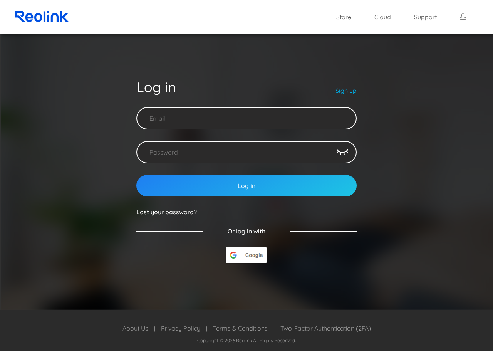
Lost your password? (166, 212)
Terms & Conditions (240, 328)
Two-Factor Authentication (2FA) (325, 328)
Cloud (382, 17)
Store (343, 17)
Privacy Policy (180, 328)
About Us (135, 328)
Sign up (346, 90)
